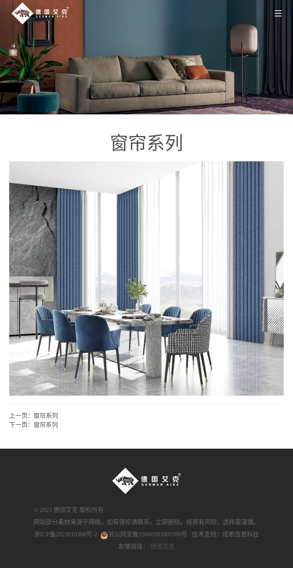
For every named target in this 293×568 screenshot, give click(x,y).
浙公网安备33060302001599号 (147, 534)
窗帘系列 (46, 415)
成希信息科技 (240, 534)
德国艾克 (162, 546)
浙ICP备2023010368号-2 (65, 534)
